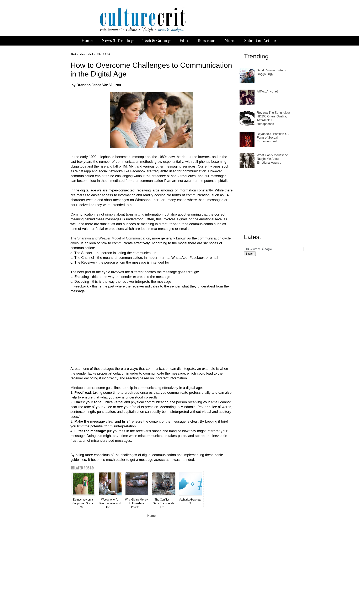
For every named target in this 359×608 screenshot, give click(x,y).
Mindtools (77, 388)
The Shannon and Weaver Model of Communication (110, 238)
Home (86, 40)
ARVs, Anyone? (267, 91)
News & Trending (117, 40)
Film (184, 40)
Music (229, 40)
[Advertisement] (151, 327)
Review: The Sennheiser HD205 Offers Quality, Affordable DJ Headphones (273, 118)
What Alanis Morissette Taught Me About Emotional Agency (272, 158)
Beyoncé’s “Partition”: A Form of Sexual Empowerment (272, 137)
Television (206, 40)
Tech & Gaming (156, 40)
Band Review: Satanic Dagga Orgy (272, 72)
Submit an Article (260, 40)
